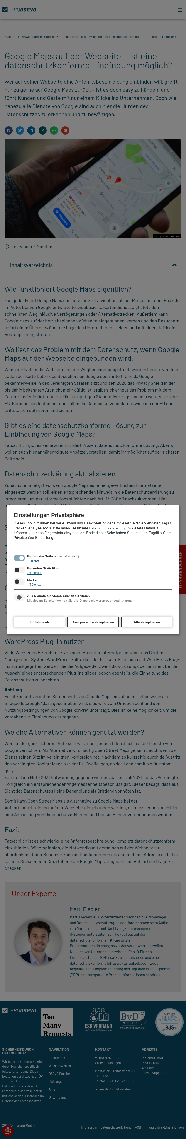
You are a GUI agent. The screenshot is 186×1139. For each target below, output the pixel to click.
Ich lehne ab (39, 622)
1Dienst (33, 561)
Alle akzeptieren (147, 622)
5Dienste (34, 572)
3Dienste (34, 584)
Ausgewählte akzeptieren (93, 622)
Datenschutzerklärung (107, 528)
